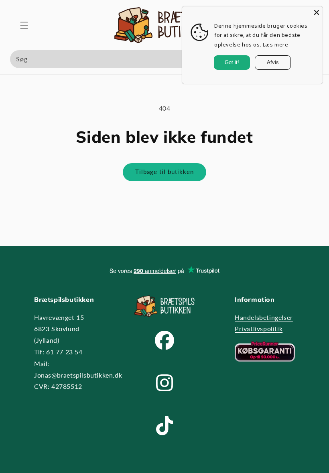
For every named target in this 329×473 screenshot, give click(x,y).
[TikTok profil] (164, 443)
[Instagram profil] (164, 400)
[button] (24, 25)
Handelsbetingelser (264, 317)
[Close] (317, 12)
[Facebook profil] (164, 357)
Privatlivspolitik (258, 328)
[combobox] (164, 59)
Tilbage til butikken (164, 171)
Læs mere (275, 44)
